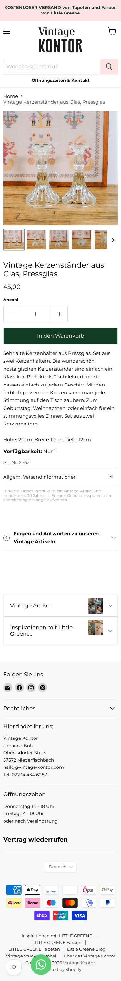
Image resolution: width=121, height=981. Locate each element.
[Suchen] (109, 66)
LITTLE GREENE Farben (57, 942)
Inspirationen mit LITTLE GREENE (57, 935)
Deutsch (57, 866)
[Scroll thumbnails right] (112, 240)
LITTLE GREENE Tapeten (34, 949)
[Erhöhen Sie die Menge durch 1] (59, 314)
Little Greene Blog (86, 949)
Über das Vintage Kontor (89, 955)
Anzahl (10, 299)
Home (10, 96)
